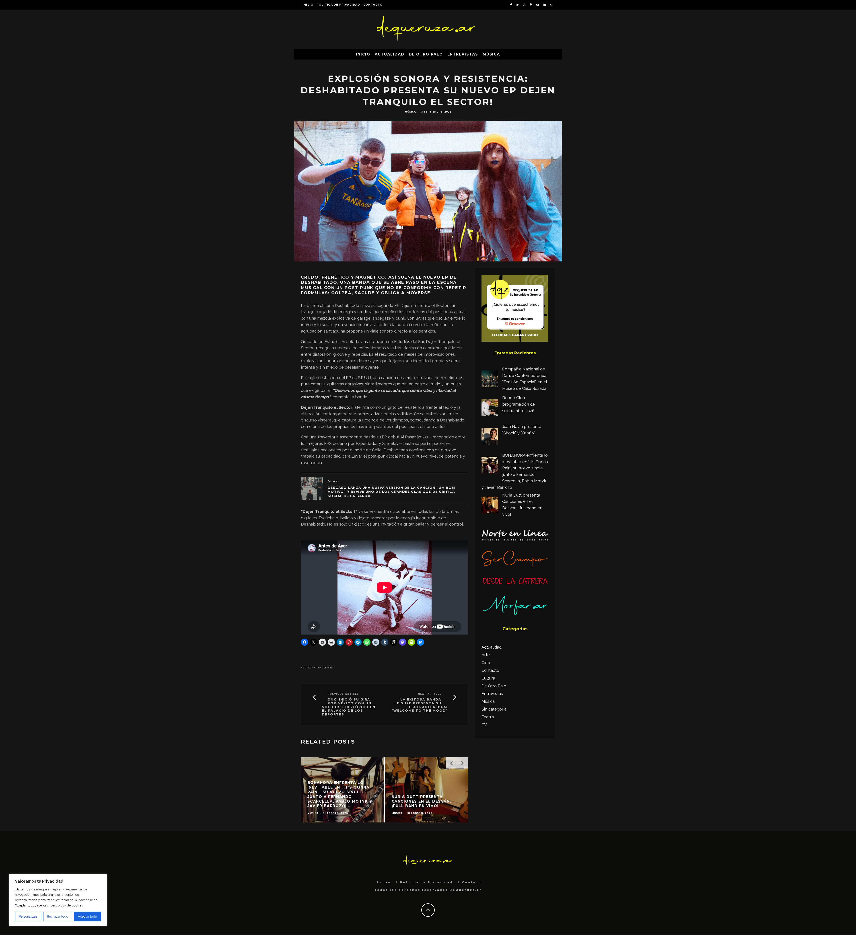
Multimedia (327, 667)
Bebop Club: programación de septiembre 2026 (518, 404)
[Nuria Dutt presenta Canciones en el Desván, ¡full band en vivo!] (490, 506)
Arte (486, 654)
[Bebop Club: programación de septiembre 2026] (490, 408)
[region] (58, 900)
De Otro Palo (426, 54)
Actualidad (389, 54)
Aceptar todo (87, 916)
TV (484, 724)
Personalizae (28, 916)
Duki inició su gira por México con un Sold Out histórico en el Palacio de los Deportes (348, 707)
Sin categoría (494, 709)
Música (491, 54)
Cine (486, 662)
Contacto (373, 4)
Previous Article (343, 694)
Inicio (307, 4)
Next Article (429, 694)
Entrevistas (462, 54)
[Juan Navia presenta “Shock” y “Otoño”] (490, 437)
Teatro (488, 717)
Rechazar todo (57, 916)
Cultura (309, 667)
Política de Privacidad (338, 4)
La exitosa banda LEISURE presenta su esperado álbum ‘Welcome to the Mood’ (419, 705)
